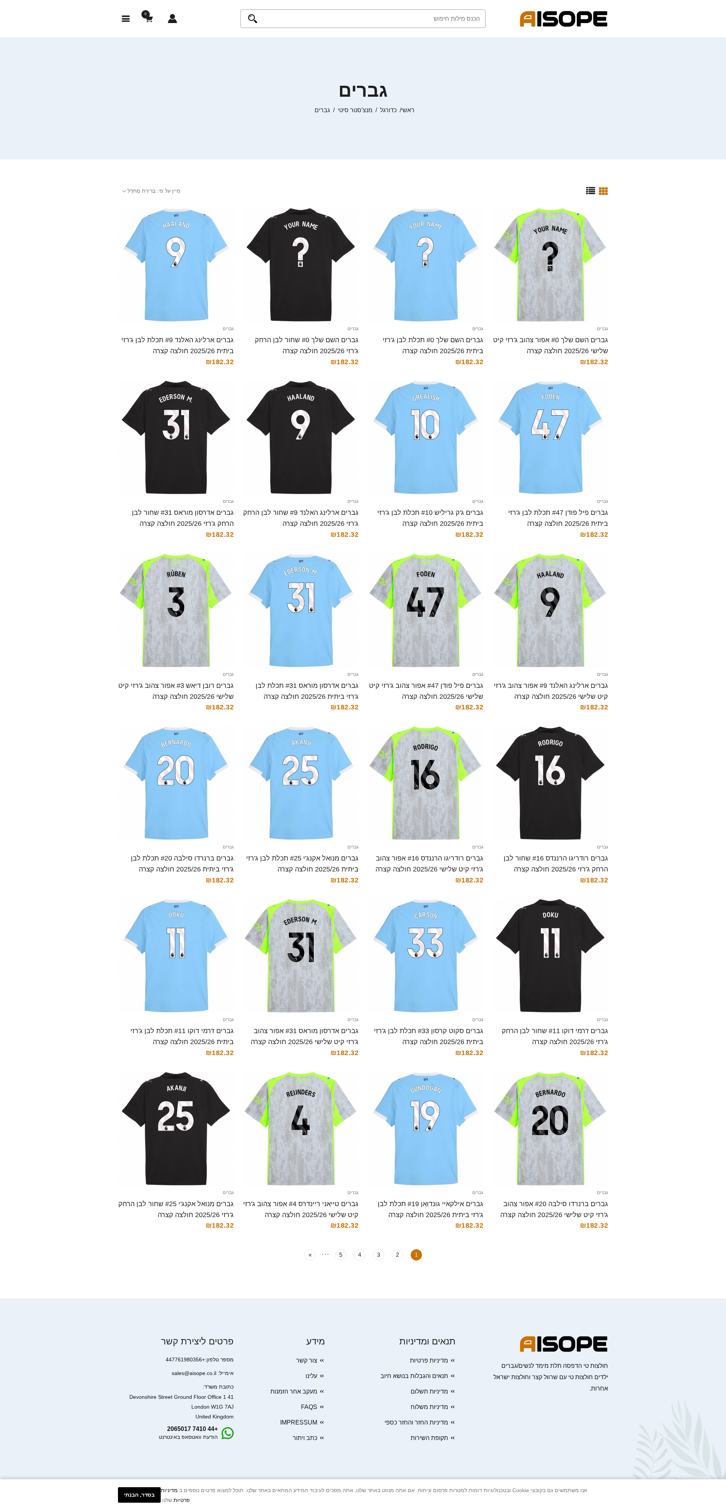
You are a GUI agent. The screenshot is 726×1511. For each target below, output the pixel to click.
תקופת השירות (429, 1438)
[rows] (590, 190)
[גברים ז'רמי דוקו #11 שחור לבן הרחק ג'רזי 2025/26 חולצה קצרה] (550, 956)
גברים (602, 328)
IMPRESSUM (298, 1422)
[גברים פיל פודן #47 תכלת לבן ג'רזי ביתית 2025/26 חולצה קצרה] (550, 437)
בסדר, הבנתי (139, 1495)
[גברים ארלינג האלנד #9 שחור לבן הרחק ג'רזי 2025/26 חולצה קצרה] (300, 437)
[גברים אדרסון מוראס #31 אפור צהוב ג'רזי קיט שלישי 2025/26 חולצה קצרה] (300, 956)
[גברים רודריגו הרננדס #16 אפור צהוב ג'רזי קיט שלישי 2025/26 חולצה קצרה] (425, 783)
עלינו (311, 1376)
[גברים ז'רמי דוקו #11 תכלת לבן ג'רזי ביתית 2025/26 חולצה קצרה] (176, 956)
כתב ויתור (305, 1438)
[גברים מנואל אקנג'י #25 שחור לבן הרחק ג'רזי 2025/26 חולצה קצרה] (176, 1129)
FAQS (309, 1407)
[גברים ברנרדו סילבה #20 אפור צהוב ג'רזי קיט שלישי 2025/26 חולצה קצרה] (550, 1129)
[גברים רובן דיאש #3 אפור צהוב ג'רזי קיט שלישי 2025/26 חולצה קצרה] (176, 610)
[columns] (603, 190)
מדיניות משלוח (429, 1407)
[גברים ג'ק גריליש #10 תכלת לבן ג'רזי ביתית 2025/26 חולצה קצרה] (425, 437)
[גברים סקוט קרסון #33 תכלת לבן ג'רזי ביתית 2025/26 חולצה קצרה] (425, 956)
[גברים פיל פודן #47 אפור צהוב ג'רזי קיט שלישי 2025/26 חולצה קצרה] (425, 610)
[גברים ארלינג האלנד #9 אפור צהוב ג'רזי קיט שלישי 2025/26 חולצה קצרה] (550, 610)
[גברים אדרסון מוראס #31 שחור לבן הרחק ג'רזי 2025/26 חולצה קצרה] (176, 437)
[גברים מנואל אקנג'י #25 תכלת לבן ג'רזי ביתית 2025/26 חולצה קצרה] (300, 783)
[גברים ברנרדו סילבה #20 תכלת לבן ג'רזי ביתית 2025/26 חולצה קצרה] (176, 783)
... (325, 1253)
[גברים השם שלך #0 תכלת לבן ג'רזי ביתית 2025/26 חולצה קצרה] (425, 265)
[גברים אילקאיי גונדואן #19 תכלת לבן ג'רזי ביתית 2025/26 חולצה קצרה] (425, 1129)
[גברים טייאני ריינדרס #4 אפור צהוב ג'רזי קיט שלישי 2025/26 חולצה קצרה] (300, 1129)
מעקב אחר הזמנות (293, 1391)
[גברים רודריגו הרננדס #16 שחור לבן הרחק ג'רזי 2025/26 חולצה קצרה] (550, 783)
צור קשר (306, 1360)
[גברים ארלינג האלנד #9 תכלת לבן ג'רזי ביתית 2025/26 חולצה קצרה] (176, 265)
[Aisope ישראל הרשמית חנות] (564, 18)
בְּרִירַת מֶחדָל (141, 191)
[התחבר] (172, 18)
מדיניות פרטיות (429, 1360)
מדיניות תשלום (429, 1391)
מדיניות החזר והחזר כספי (416, 1422)
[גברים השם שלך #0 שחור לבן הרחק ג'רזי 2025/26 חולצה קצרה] (300, 265)
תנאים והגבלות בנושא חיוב (414, 1376)
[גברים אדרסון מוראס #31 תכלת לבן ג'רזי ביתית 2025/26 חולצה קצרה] (300, 610)
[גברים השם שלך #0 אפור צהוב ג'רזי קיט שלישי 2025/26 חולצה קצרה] (550, 265)
